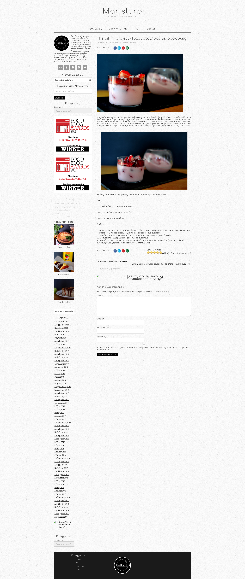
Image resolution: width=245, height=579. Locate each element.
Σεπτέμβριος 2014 (61, 514)
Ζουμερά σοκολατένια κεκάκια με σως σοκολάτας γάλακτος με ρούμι (161, 264)
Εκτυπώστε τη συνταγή (144, 278)
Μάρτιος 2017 (60, 419)
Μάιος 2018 (59, 377)
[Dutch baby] (64, 234)
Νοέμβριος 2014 (61, 507)
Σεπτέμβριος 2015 (61, 474)
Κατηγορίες (58, 107)
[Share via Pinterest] (123, 51)
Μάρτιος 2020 (60, 338)
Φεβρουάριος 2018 (62, 386)
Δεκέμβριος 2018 (61, 354)
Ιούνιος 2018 (59, 373)
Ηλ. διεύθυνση (104, 328)
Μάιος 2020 (59, 334)
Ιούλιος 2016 (59, 442)
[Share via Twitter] (119, 51)
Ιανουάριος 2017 (61, 426)
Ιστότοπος (101, 337)
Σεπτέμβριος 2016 (61, 439)
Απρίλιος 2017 (60, 416)
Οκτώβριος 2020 (61, 331)
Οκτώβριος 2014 (61, 510)
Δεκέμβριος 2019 (61, 341)
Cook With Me (79, 566)
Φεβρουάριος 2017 (62, 422)
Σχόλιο (100, 296)
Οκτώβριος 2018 (61, 360)
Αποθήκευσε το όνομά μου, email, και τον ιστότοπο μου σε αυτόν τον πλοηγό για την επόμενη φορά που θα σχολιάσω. (143, 349)
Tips (78, 569)
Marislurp (122, 11)
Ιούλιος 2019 (59, 344)
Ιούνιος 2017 (59, 409)
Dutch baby (64, 247)
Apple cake (64, 302)
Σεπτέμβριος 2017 (61, 403)
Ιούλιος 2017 (59, 406)
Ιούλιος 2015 (59, 481)
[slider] (154, 252)
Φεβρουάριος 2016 (62, 458)
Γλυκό (79, 559)
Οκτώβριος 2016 (61, 435)
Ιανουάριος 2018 (61, 390)
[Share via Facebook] (115, 51)
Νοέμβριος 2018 (61, 357)
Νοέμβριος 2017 (61, 396)
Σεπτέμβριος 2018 (61, 364)
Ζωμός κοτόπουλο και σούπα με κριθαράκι (69, 203)
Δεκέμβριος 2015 (61, 465)
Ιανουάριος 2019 (61, 351)
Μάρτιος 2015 (60, 494)
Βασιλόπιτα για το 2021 (62, 217)
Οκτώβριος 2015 (61, 471)
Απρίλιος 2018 (60, 380)
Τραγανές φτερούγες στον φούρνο (67, 207)
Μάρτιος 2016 (60, 455)
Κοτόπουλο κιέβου (61, 210)
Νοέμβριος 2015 (61, 468)
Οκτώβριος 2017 (61, 400)
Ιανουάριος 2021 (61, 321)
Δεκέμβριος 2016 (61, 429)
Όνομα (100, 319)
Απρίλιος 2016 (60, 452)
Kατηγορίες (58, 540)
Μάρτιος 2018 (60, 383)
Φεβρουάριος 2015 (62, 497)
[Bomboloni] (64, 262)
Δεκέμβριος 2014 (61, 504)
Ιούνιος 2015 (59, 484)
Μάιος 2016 (59, 448)
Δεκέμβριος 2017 (61, 393)
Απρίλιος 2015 (60, 491)
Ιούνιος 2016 (59, 445)
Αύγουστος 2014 (61, 517)
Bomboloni (63, 275)
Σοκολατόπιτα (59, 213)
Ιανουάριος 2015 (61, 501)
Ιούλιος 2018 (59, 370)
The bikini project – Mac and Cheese (112, 261)
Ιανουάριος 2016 (61, 461)
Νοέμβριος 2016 (61, 432)
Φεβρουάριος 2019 (62, 347)
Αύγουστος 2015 (61, 478)
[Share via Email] (127, 51)
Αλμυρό (79, 563)
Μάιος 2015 (59, 488)
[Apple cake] (64, 289)
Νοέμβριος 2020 (61, 328)
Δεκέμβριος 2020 (61, 325)
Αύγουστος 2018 (61, 367)
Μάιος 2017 (59, 413)
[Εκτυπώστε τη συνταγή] (144, 276)
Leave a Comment (129, 42)
